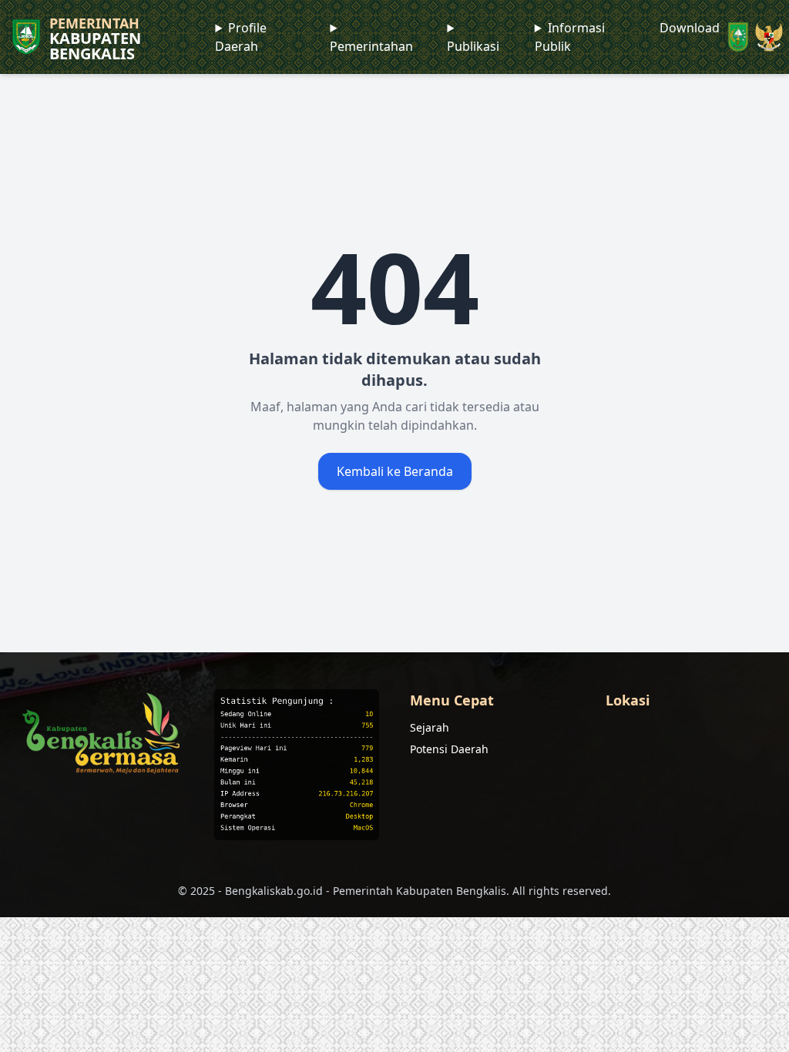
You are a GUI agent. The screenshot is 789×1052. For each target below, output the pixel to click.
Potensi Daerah (449, 749)
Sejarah (429, 727)
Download (690, 27)
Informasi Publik (570, 37)
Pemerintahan (371, 46)
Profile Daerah (241, 37)
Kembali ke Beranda (395, 471)
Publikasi (473, 46)
